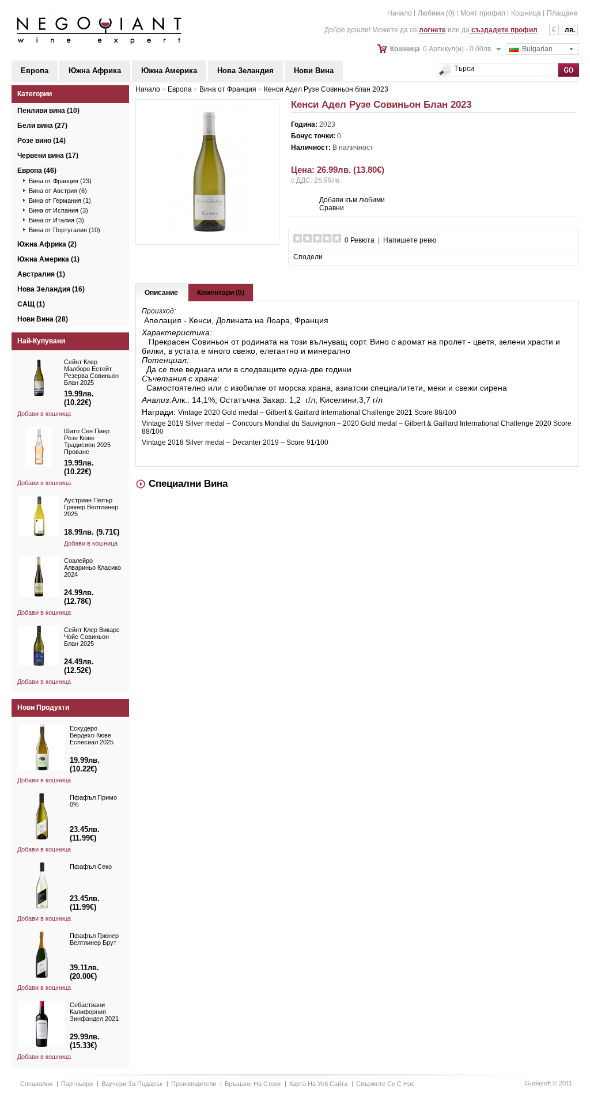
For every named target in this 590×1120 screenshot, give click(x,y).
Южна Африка (95, 70)
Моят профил (482, 13)
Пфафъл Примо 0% (93, 801)
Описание (161, 293)
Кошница (526, 13)
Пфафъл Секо (91, 866)
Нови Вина (314, 70)
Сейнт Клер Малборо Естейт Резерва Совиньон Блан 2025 (91, 372)
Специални (36, 1083)
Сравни (331, 208)
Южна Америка (169, 70)
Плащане (562, 13)
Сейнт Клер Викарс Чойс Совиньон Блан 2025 (92, 636)
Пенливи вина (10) (48, 111)
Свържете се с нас (385, 1083)
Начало (399, 13)
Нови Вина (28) (42, 319)
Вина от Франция (227, 89)
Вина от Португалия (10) (64, 229)
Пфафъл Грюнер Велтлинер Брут (94, 939)
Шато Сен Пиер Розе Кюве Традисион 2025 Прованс (87, 441)
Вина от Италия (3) (56, 220)
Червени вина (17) (47, 156)
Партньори (77, 1083)
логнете (432, 30)
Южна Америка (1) (48, 259)
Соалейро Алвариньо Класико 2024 (92, 567)
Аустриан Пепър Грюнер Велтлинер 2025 (91, 507)
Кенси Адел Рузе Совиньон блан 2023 (326, 89)
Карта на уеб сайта (318, 1083)
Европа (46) (36, 171)
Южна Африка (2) (47, 244)
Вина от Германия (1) (60, 200)
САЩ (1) (31, 304)
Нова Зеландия (245, 70)
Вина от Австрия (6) (58, 190)
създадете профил (504, 30)
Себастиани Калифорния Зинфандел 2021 (94, 1011)
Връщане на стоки (253, 1083)
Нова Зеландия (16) (51, 289)
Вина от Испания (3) (58, 210)
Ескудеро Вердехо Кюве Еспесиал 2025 (92, 735)
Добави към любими (352, 200)
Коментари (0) (220, 293)
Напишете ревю (409, 240)
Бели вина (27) (42, 126)
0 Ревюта (360, 240)
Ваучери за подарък (131, 1083)
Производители (193, 1083)
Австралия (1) (41, 274)
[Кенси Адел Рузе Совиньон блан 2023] (207, 234)
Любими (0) (436, 13)
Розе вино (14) (41, 141)
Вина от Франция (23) (60, 180)
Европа (34, 70)
